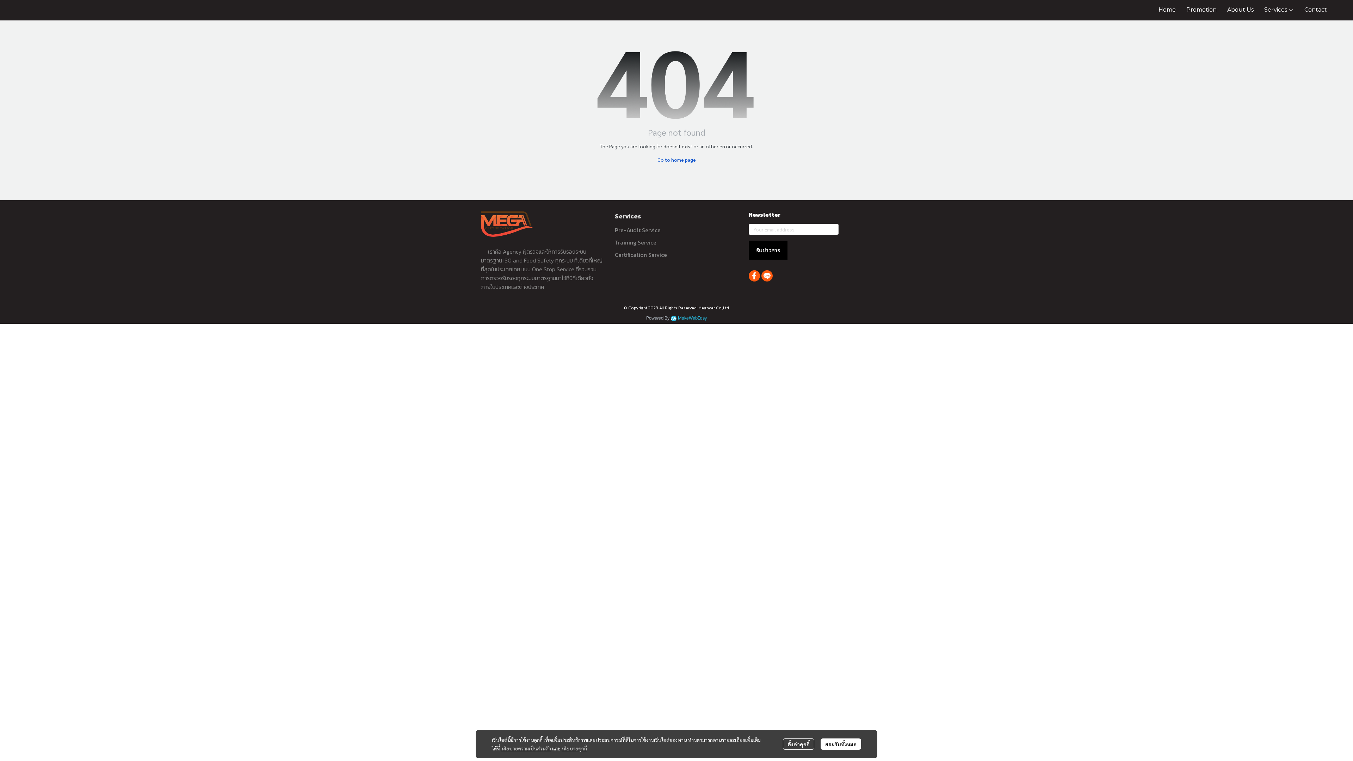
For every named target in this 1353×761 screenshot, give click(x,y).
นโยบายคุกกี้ (574, 748)
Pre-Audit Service (638, 230)
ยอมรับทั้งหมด (841, 744)
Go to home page (676, 159)
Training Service (635, 242)
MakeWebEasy (692, 318)
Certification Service (641, 254)
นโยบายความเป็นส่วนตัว (526, 748)
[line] (767, 275)
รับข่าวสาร (768, 250)
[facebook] (754, 275)
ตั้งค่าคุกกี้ (798, 744)
